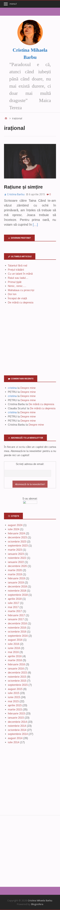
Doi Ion (12, 294)
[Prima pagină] (6, 118)
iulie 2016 (13, 643)
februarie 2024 (16, 533)
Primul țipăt (14, 282)
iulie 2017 (13, 603)
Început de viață (17, 298)
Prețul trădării (16, 269)
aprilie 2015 (15, 705)
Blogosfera (37, 904)
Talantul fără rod (17, 265)
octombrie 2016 (17, 631)
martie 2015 (15, 709)
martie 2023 (15, 549)
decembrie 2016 (17, 623)
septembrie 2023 (18, 545)
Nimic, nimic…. (17, 286)
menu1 (13, 3)
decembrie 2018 (17, 586)
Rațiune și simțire (23, 187)
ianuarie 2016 (16, 668)
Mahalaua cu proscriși (21, 290)
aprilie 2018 (15, 598)
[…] (35, 224)
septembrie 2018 (18, 594)
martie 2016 (15, 660)
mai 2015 (13, 701)
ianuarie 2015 (16, 717)
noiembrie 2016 (17, 627)
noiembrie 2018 (17, 590)
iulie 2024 (13, 529)
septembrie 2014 (18, 734)
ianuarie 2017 (16, 619)
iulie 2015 (13, 693)
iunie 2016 (14, 648)
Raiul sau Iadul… (18, 277)
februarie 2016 (16, 664)
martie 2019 (15, 574)
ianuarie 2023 (16, 553)
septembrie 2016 (18, 635)
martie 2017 (15, 611)
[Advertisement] (30, 344)
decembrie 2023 (17, 537)
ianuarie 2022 (16, 562)
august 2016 (15, 639)
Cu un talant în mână (20, 273)
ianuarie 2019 (16, 582)
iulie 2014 (13, 742)
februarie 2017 (16, 615)
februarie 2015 (16, 713)
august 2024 (15, 525)
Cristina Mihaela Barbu (40, 900)
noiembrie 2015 (17, 676)
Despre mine (28, 387)
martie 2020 (15, 570)
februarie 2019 (16, 578)
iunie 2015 (14, 697)
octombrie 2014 (17, 730)
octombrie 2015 (17, 680)
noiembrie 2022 (17, 557)
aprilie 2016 (15, 656)
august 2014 (15, 738)
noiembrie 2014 (17, 725)
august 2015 (15, 689)
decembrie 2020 (17, 566)
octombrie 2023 (17, 541)
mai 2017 (13, 607)
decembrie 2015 (17, 672)
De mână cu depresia (20, 302)
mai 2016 (13, 652)
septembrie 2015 (18, 684)
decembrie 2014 (17, 721)
